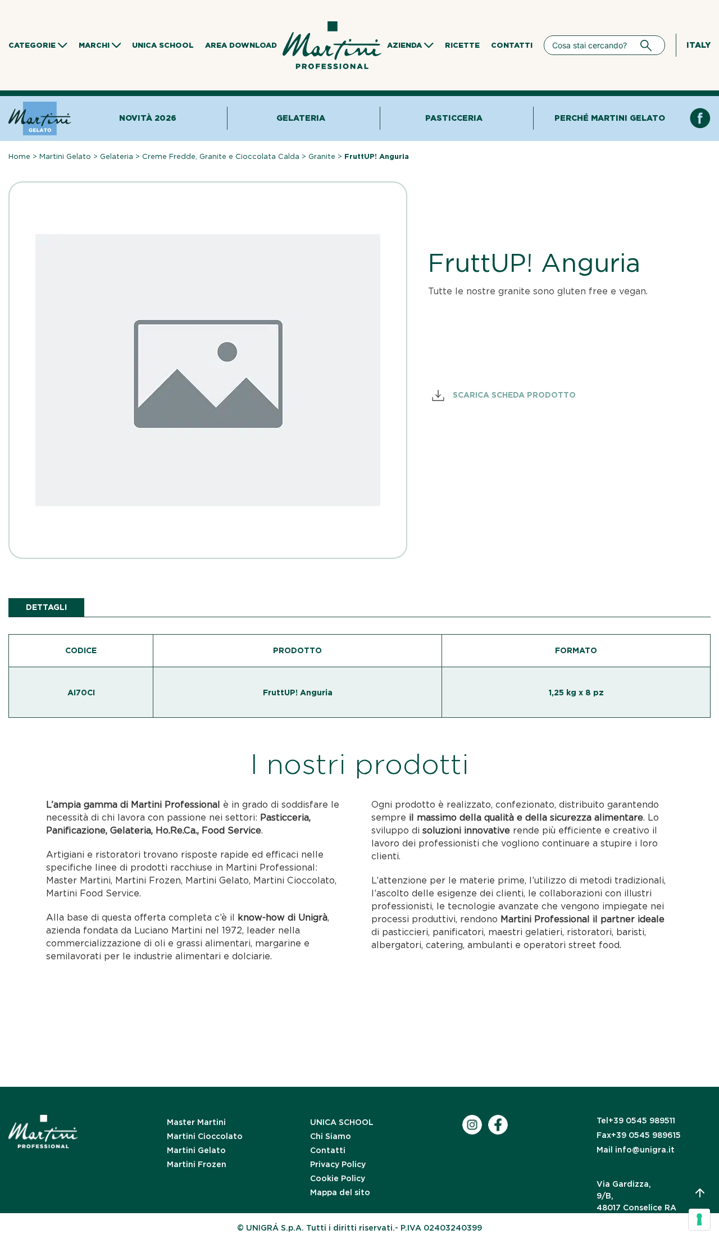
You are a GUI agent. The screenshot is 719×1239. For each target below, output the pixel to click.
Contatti (512, 45)
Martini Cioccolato (205, 1136)
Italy (698, 44)
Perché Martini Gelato (609, 117)
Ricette (462, 45)
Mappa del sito (340, 1192)
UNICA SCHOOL (342, 1122)
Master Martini (196, 1122)
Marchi (94, 45)
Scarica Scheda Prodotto (513, 394)
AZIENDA (404, 45)
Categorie (32, 45)
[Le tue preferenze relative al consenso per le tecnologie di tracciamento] (699, 1219)
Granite (321, 156)
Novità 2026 (147, 117)
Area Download (241, 45)
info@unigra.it (636, 1149)
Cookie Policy (337, 1178)
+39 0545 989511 (636, 1120)
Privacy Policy (338, 1164)
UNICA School (163, 45)
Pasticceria (454, 117)
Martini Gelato (65, 156)
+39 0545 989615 (639, 1135)
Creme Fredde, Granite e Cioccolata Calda (220, 156)
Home (19, 156)
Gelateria (300, 117)
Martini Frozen (196, 1164)
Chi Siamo (330, 1136)
